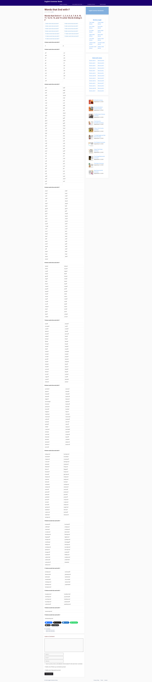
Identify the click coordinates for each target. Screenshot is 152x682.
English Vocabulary (63, 4)
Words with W (92, 88)
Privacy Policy (96, 680)
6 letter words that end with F (52, 28)
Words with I (92, 70)
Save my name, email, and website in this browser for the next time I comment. (64, 663)
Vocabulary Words (91, 4)
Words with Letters (97, 58)
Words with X (101, 88)
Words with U (92, 85)
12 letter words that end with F (52, 36)
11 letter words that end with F (71, 33)
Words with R (101, 80)
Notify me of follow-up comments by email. (56, 667)
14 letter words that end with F (71, 36)
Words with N (101, 75)
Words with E (92, 65)
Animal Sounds (103, 4)
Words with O (92, 78)
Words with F (101, 65)
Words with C (92, 63)
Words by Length (97, 20)
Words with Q (92, 80)
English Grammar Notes (53, 1)
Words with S (92, 83)
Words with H (101, 68)
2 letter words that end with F (52, 23)
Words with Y (92, 91)
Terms (101, 680)
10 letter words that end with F (52, 33)
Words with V (101, 85)
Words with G (92, 68)
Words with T (101, 83)
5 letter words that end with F (71, 26)
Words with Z (101, 91)
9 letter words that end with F (71, 31)
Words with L (101, 73)
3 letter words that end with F (71, 23)
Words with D (101, 63)
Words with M (92, 75)
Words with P (101, 78)
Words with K (92, 73)
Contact (105, 680)
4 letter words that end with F (52, 26)
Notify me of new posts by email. (53, 670)
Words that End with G (50, 631)
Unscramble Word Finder (77, 4)
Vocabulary (48, 628)
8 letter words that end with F (52, 31)
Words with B (101, 60)
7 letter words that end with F (71, 28)
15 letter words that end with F (52, 38)
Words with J (101, 70)
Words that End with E (50, 630)
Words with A (92, 60)
